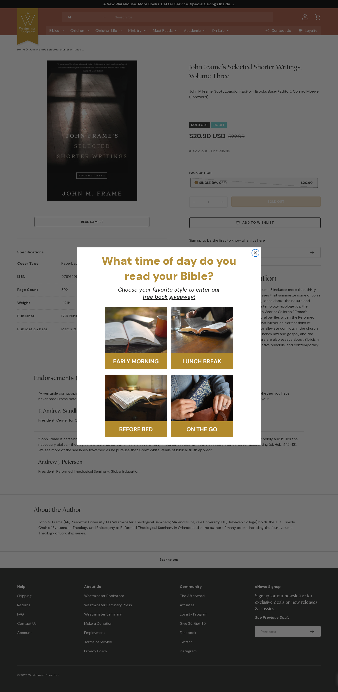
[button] (136, 338)
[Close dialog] (255, 253)
